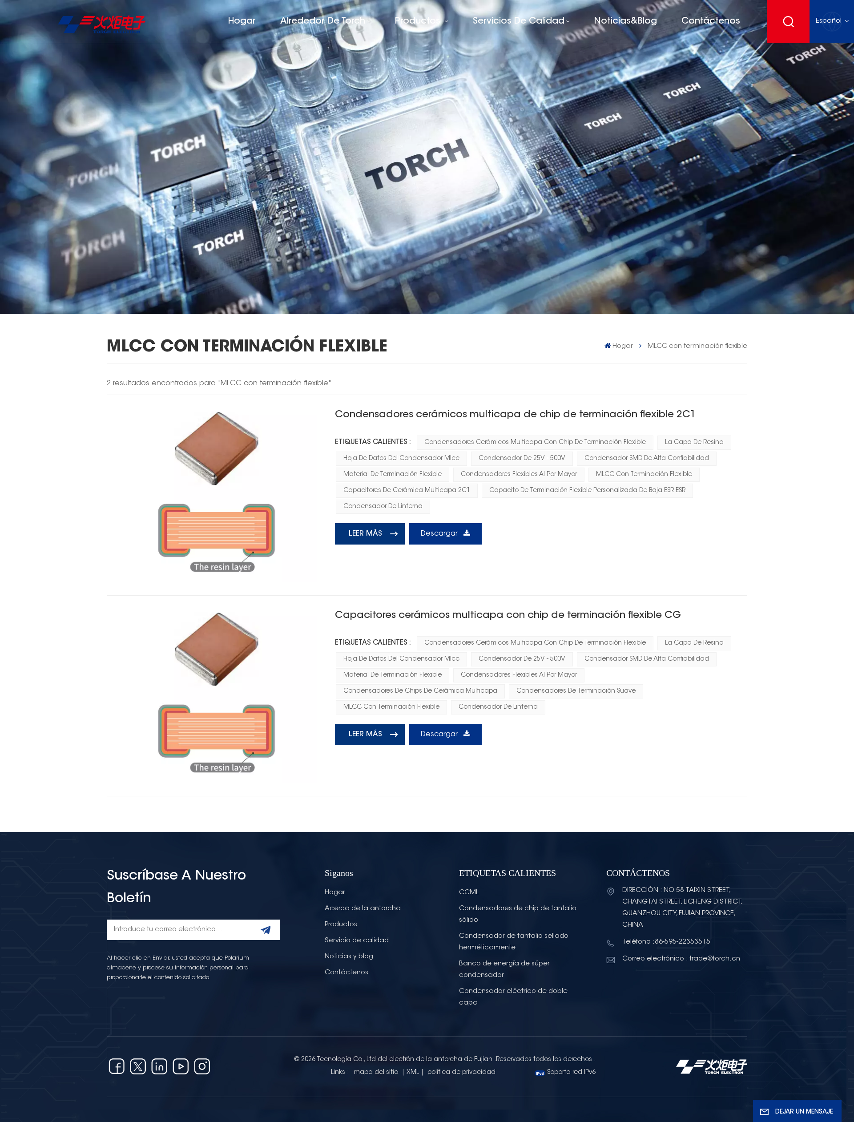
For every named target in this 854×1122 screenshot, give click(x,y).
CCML (469, 892)
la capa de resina (694, 443)
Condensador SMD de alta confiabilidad (646, 459)
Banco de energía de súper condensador (504, 970)
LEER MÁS (365, 533)
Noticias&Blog (625, 21)
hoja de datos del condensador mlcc (401, 459)
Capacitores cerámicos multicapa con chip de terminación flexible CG (508, 616)
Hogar (242, 21)
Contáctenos (710, 21)
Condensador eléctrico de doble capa (513, 997)
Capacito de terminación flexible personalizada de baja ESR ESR (587, 491)
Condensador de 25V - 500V (522, 459)
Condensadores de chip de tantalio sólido (517, 914)
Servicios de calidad (518, 21)
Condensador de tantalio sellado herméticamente (513, 942)
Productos (419, 21)
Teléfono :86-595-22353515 (666, 942)
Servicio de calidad (357, 940)
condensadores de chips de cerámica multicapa (420, 691)
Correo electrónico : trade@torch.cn (681, 959)
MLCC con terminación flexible (644, 475)
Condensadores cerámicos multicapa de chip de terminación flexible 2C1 (515, 415)
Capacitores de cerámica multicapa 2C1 (406, 491)
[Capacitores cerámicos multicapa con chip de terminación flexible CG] (219, 696)
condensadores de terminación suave (576, 691)
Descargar (440, 533)
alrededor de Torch (322, 21)
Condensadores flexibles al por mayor (519, 475)
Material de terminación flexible (392, 475)
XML (413, 1073)
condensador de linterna (383, 507)
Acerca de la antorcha (363, 908)
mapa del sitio (377, 1073)
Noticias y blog (349, 956)
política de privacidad (461, 1073)
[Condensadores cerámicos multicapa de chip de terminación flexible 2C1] (219, 495)
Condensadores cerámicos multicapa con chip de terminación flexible (535, 443)
